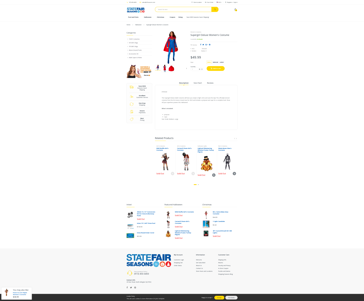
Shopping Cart (178, 263)
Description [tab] (184, 83)
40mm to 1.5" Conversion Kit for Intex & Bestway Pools (146, 213)
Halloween (138, 25)
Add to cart (217, 68)
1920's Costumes (134, 39)
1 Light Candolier (219, 221)
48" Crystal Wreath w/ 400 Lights (222, 232)
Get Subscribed (200, 263)
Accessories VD (133, 54)
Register (229, 2)
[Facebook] (200, 44)
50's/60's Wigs (133, 43)
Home (128, 25)
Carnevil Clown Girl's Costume (184, 149)
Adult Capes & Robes (135, 57)
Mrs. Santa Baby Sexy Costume (220, 213)
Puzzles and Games (224, 271)
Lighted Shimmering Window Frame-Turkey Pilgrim (206, 150)
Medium (215, 62)
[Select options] (172, 173)
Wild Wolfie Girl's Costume (162, 149)
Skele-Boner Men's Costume (224, 149)
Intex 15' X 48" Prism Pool (146, 223)
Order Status (178, 265)
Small (209, 62)
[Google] (206, 44)
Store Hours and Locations (204, 271)
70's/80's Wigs (133, 46)
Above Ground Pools (135, 50)
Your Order (210, 2)
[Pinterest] (209, 44)
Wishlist (195, 45)
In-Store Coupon (223, 268)
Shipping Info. (222, 260)
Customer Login (179, 260)
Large (222, 62)
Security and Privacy (224, 265)
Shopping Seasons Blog (225, 274)
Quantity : (193, 66)
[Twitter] (203, 44)
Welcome (199, 260)
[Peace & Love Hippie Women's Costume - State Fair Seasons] (6, 292)
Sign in (235, 2)
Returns (220, 263)
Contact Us (199, 268)
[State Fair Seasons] (135, 9)
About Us (199, 265)
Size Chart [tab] (198, 83)
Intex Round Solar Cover (145, 233)
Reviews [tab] (210, 83)
